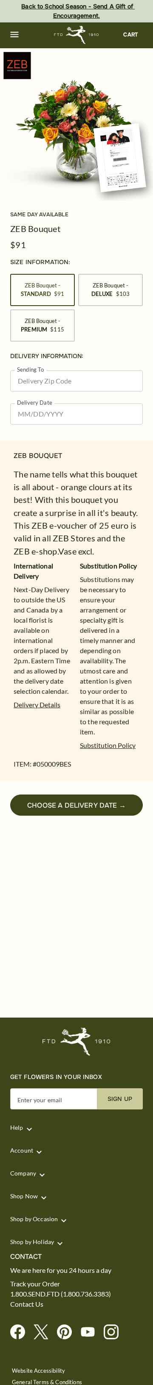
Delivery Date (34, 403)
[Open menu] (14, 35)
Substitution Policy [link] (108, 745)
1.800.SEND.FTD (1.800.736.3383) (60, 1294)
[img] (76, 124)
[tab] (76, 124)
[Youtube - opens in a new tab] (91, 1332)
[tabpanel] (76, 124)
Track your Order (35, 1283)
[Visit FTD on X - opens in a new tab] (44, 1332)
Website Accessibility (38, 1371)
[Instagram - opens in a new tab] (114, 1332)
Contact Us (26, 1304)
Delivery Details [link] (37, 705)
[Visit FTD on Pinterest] (68, 1332)
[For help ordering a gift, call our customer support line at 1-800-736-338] (76, 35)
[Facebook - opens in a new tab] (21, 1332)
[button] (14, 35)
